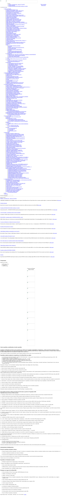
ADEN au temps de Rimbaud (10, 147)
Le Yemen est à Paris (9, 139)
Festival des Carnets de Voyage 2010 (11, 151)
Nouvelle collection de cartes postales (12, 182)
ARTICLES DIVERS (7, 8)
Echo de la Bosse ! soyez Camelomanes (12, 27)
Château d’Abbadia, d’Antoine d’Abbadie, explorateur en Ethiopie (16, 28)
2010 (9, 131)
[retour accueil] (0, 0)
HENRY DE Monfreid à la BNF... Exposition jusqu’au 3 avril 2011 (18, 172)
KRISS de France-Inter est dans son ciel (12, 104)
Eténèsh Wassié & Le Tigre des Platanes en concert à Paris (15, 112)
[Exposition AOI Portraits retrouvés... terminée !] (31, 291)
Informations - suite (9, 163)
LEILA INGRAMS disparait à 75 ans (12, 9)
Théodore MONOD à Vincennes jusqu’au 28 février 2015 (15, 135)
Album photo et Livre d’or (10, 23)
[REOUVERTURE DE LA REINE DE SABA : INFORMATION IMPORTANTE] (31, 287)
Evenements (8, 59)
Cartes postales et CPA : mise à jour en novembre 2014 (14, 188)
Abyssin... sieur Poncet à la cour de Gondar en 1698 (14, 140)
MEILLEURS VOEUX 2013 (10, 137)
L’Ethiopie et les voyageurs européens (12, 149)
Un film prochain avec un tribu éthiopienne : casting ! (14, 91)
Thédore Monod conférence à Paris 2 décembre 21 (8, 245)
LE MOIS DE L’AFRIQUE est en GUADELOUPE (16, 69)
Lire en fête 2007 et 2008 (12, 48)
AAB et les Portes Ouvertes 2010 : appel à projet (15, 63)
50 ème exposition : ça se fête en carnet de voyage (13, 145)
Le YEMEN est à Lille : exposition (11, 156)
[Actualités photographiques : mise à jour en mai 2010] (31, 329)
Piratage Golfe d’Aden (9, 32)
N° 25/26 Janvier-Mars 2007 (12, 128)
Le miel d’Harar (8, 99)
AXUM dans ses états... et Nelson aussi (12, 35)
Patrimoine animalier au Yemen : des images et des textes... (17, 177)
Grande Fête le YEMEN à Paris (11, 154)
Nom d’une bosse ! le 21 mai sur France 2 (12, 12)
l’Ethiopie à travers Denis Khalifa (11, 17)
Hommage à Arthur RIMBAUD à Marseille (13, 105)
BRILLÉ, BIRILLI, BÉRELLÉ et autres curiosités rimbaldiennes (18, 123)
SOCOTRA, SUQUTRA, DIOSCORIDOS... (13, 158)
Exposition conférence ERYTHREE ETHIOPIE (7, 250)
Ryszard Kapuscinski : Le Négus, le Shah (12, 92)
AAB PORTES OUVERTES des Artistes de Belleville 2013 (15, 138)
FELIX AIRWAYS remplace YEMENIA (12, 78)
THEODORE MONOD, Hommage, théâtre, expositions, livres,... (16, 113)
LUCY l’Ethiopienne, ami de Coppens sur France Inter (16, 120)
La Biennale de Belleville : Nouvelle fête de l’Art (13, 144)
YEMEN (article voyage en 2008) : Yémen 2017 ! (14, 74)
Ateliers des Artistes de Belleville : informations (13, 85)
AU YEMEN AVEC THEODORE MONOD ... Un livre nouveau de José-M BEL (19, 179)
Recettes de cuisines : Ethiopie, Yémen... (12, 191)
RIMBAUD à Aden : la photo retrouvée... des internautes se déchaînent (17, 96)
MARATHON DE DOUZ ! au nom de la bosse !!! (14, 11)
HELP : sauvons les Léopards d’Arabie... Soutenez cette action (15, 15)
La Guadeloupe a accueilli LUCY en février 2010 (13, 102)
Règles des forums (9, 108)
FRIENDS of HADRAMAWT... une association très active (17, 171)
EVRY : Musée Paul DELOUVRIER (12, 94)
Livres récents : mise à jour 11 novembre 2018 (13, 185)
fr (3, 7)
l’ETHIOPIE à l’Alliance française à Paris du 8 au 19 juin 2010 (16, 148)
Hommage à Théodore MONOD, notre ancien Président (14, 43)
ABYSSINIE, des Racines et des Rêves (14, 45)
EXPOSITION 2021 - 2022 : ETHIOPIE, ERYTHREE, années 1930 (17, 159)
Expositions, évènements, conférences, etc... (13, 133)
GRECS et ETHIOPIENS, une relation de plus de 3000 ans (15, 24)
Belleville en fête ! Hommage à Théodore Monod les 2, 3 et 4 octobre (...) (17, 157)
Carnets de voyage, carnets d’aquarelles (12, 187)
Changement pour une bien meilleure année (14, 51)
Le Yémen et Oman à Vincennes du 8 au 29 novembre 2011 (15, 141)
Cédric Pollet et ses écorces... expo (11, 98)
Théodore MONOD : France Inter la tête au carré (13, 19)
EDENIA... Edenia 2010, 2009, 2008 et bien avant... (16, 47)
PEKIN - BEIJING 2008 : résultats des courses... (15, 52)
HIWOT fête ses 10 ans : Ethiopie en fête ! (14, 67)
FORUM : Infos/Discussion (10, 109)
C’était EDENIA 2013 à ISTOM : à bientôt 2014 (13, 13)
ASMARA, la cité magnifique (10, 25)
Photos (7, 44)
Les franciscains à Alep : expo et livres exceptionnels (14, 100)
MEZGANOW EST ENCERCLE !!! (14, 61)
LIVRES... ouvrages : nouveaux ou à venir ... (13, 181)
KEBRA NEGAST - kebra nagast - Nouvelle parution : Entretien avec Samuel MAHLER (22, 54)
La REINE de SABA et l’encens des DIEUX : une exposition (15, 160)
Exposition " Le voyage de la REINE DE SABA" (14, 161)
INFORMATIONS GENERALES (11, 162)
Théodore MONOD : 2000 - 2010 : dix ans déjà (13, 20)
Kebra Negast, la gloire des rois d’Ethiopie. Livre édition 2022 (15, 183)
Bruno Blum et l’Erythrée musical (11, 88)
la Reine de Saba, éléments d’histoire (13, 56)
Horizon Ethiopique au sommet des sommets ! (15, 174)
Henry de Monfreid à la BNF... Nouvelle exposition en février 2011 (16, 168)
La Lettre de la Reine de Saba (8, 84)
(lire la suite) (59, 200)
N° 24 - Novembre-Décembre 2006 (13, 126)
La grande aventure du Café (10, 41)
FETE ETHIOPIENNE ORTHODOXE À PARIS (14, 106)
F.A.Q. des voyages (9, 80)
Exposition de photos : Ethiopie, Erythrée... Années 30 (14, 155)
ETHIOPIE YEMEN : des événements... (12, 73)
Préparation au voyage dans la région (11, 81)
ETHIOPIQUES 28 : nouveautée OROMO (13, 180)
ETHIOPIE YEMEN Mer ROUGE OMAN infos (11, 72)
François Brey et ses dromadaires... (11, 14)
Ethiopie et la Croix (9, 75)
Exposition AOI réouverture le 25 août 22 (6, 226)
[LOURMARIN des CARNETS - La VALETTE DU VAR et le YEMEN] (31, 311)
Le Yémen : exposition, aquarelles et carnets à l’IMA (14, 142)
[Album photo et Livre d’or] (31, 317)
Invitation (1, 254)
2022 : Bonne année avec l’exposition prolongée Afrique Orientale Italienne (11, 240)
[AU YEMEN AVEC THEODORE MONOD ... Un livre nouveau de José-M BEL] (31, 339)
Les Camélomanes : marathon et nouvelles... (15, 70)
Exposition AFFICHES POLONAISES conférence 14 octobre (18, 6)
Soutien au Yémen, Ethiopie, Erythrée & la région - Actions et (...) (16, 40)
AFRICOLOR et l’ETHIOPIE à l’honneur (12, 89)
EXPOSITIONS (6, 132)
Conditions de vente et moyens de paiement (12, 190)
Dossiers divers (8, 62)
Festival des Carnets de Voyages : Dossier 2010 (13, 165)
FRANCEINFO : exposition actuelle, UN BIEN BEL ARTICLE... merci (11, 217)
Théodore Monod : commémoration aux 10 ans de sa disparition (18, 121)
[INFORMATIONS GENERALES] (31, 281)
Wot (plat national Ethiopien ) (12, 192)
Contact (25, 494)
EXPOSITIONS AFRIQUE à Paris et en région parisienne (17, 170)
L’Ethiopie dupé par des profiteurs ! (11, 16)
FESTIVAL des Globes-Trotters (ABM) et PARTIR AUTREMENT (16, 107)
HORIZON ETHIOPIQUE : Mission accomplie (15, 173)
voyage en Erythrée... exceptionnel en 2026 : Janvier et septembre (10, 212)
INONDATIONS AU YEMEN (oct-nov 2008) (13, 34)
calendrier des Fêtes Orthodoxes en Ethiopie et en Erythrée (15, 26)
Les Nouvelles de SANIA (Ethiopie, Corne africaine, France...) (15, 103)
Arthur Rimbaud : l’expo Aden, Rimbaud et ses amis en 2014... (15, 42)
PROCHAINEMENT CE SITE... (11, 118)
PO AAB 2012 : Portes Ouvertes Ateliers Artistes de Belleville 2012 (18, 178)
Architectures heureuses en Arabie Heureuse (15, 49)
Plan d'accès (43, 5)
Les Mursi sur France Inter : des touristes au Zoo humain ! (15, 87)
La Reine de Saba (9, 53)
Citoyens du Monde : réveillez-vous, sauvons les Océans (16, 114)
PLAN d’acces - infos (7, 115)
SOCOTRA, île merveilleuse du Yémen (12, 76)
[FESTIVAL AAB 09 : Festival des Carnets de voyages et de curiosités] (31, 345)
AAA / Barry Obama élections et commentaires (15, 60)
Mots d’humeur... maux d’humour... (11, 31)
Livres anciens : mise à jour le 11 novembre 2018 (13, 189)
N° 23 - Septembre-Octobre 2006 (13, 125)
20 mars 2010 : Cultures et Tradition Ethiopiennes (13, 101)
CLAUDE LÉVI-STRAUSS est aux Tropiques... (15, 65)
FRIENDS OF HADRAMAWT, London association (14, 97)
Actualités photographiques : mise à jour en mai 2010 (14, 77)
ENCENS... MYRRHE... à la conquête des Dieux (15, 66)
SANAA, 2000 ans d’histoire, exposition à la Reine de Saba (15, 153)
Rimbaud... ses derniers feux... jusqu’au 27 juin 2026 (16, 4)
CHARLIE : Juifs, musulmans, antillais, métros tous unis (14, 10)
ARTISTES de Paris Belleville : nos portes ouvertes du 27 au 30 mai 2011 (19, 169)
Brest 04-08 (10, 46)
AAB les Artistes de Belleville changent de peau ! (15, 119)
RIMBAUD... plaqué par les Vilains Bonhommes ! (16, 71)
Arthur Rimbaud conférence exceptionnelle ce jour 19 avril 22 (9, 231)
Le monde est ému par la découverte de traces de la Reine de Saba (18, 57)
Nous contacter (43, 4)
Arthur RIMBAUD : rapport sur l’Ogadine (14, 64)
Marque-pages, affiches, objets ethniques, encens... (14, 184)
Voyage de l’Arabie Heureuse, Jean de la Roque (13, 37)
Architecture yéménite (9, 39)
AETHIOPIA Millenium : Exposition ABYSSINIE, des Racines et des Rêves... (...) (19, 166)
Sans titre (7, 124)
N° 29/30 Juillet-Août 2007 (12, 130)
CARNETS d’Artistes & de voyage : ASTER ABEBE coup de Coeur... (17, 164)
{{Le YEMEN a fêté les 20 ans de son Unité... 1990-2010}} (17, 58)
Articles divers (8, 122)
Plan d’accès (8, 117)
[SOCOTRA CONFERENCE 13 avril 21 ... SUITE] (31, 297)
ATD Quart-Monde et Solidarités (11, 33)
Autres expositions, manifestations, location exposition (14, 167)
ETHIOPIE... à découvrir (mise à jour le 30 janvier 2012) (15, 82)
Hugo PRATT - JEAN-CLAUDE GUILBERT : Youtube (15, 134)
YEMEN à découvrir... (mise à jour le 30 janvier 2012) (14, 83)
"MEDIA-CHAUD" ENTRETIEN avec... (12, 110)
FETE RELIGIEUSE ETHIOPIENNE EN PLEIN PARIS (17, 111)
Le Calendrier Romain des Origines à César (13, 30)
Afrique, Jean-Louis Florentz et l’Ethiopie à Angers (14, 146)
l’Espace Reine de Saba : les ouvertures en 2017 (13, 116)
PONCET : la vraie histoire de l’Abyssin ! (12, 18)
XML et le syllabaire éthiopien (10, 95)
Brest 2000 (9, 50)
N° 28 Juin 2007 (10, 129)
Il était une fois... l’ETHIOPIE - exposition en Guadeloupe (17, 68)
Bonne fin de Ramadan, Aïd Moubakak (12, 90)
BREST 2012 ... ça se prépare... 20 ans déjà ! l (13, 21)
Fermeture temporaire (11, 5)
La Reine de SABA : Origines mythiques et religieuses (16, 55)
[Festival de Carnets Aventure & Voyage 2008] (31, 323)
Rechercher (2, 195)
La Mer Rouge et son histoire (10, 38)
